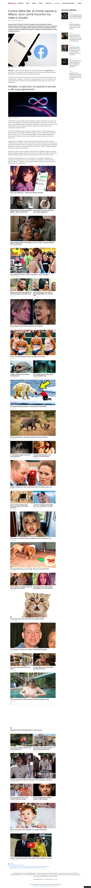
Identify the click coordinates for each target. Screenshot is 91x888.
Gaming (34, 3)
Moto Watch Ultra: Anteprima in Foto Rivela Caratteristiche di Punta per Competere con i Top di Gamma (75, 76)
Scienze (79, 3)
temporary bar (20, 865)
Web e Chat (49, 3)
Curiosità (57, 3)
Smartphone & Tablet (68, 3)
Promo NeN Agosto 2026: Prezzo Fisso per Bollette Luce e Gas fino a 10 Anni (75, 16)
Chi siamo (35, 886)
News (27, 3)
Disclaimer (55, 886)
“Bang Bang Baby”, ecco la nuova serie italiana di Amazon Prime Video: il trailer (27, 867)
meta (11, 865)
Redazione (41, 886)
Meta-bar (15, 865)
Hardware (20, 3)
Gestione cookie (87, 886)
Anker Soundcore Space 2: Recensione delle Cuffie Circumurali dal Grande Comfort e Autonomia (75, 63)
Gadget (41, 3)
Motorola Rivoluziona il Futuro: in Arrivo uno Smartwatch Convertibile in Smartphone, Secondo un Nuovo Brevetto (75, 38)
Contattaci (55, 879)
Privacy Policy (48, 886)
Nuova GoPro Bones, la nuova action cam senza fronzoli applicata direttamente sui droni (29, 866)
